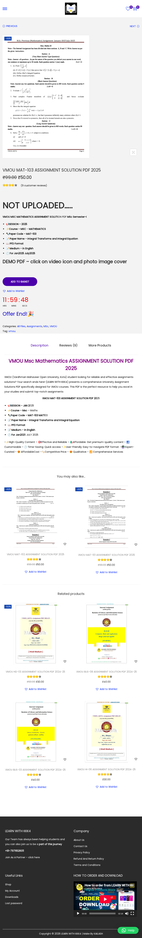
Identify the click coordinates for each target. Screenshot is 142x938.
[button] (14, 291)
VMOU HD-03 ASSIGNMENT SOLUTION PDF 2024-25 (35, 671)
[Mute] (126, 913)
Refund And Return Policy (89, 858)
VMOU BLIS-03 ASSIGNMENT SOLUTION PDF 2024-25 (35, 769)
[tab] (39, 345)
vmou (12, 331)
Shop (8, 884)
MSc (45, 326)
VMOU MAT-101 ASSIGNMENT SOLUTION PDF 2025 (106, 555)
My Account (12, 890)
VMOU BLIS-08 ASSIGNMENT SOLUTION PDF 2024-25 (106, 671)
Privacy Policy (82, 852)
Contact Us (80, 846)
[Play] (78, 913)
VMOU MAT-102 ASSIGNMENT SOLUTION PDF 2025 (35, 554)
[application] (105, 899)
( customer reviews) (34, 185)
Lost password (13, 903)
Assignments (34, 326)
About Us (79, 840)
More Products (100, 345)
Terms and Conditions (87, 865)
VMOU (53, 326)
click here (34, 857)
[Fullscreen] (132, 913)
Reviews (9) (68, 345)
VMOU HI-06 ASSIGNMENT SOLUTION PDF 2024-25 (106, 769)
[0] (128, 9)
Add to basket (20, 281)
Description (39, 345)
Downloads (11, 897)
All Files (21, 326)
